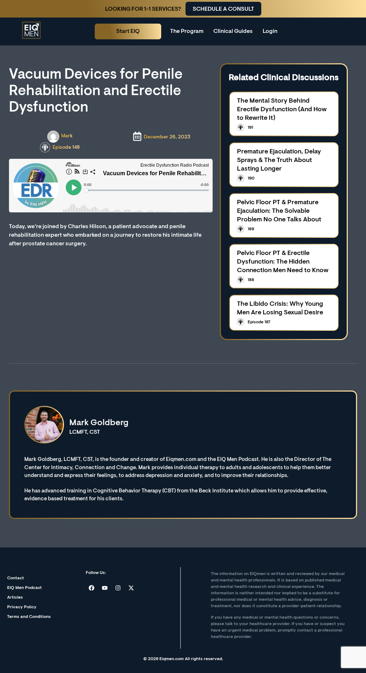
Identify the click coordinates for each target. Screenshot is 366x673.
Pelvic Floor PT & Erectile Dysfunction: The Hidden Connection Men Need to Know (282, 262)
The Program (186, 31)
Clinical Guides (233, 31)
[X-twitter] (131, 588)
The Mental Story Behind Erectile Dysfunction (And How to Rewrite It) (282, 110)
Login (270, 31)
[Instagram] (118, 588)
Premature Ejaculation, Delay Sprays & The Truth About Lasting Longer (279, 160)
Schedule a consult (223, 9)
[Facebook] (91, 588)
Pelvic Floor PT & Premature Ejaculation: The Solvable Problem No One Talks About (279, 211)
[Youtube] (104, 588)
